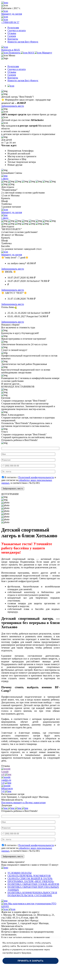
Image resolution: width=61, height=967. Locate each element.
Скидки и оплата (17, 30)
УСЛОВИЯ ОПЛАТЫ (19, 873)
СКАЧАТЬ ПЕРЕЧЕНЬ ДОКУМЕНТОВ (29, 875)
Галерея (12, 36)
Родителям (13, 27)
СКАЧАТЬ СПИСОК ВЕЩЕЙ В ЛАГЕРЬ (30, 878)
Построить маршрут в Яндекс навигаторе (23, 802)
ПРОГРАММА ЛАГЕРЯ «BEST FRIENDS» (31, 881)
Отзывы (12, 33)
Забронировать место (12, 106)
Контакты (13, 39)
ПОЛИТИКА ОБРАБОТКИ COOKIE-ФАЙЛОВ (33, 884)
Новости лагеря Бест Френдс (23, 41)
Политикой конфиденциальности (36, 477)
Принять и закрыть (30, 961)
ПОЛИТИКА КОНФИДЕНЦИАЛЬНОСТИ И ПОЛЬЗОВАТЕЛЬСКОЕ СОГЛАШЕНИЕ (32, 894)
